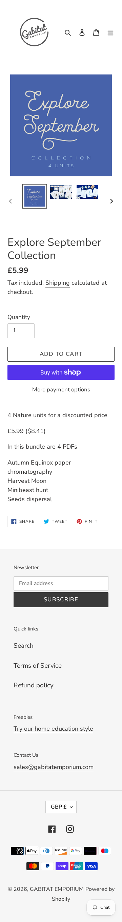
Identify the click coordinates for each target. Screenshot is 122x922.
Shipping (57, 283)
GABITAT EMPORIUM (57, 889)
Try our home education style (53, 729)
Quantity (18, 317)
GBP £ (59, 807)
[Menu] (110, 32)
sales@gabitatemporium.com (54, 767)
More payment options (61, 389)
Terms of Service (38, 665)
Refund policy (34, 685)
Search (24, 645)
